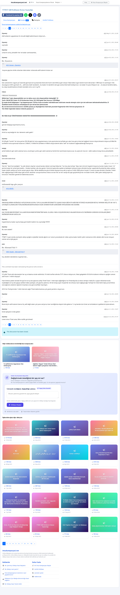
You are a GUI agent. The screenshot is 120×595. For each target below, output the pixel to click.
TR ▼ (32, 2)
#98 (105, 301)
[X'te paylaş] (30, 15)
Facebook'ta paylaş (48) (14, 15)
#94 (105, 244)
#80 (105, 80)
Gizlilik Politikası (48, 20)
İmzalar (24, 20)
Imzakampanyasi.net (19, 2)
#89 (105, 200)
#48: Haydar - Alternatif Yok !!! (15, 252)
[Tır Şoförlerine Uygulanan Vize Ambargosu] (16, 358)
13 (32, 28)
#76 (105, 33)
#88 (105, 181)
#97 (105, 294)
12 (29, 28)
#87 (105, 163)
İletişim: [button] (57, 2)
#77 (105, 42)
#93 (105, 234)
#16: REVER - (10, 189)
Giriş (85, 2)
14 (34, 28)
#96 (105, 271)
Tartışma (37, 20)
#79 (105, 57)
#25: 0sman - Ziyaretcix (13, 65)
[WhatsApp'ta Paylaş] (26, 15)
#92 (105, 227)
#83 (105, 129)
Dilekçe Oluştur (16, 405)
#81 (105, 92)
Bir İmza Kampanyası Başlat (99, 2)
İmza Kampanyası (9, 20)
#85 (105, 148)
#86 (105, 156)
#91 (105, 219)
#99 (105, 309)
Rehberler (6, 562)
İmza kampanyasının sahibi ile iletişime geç (16, 24)
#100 (105, 317)
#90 (105, 209)
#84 (105, 138)
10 (23, 28)
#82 (105, 122)
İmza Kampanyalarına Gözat (45, 2)
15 (37, 28)
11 (26, 28)
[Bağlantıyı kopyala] (39, 15)
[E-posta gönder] (35, 15)
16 (40, 28)
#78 (105, 50)
